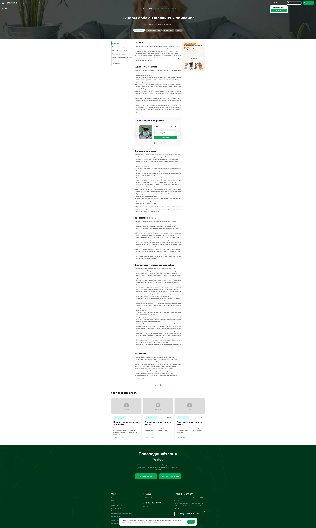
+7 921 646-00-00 (183, 494)
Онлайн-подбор (116, 505)
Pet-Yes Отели (116, 516)
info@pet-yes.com (149, 498)
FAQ (112, 500)
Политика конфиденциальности (121, 513)
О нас (113, 498)
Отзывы (41, 3)
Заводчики (23, 3)
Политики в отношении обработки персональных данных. (144, 522)
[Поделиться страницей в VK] (155, 385)
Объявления (32, 3)
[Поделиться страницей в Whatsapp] (161, 385)
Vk (144, 506)
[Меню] (3, 3)
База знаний (115, 511)
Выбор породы (139, 30)
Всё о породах (116, 508)
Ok (147, 506)
